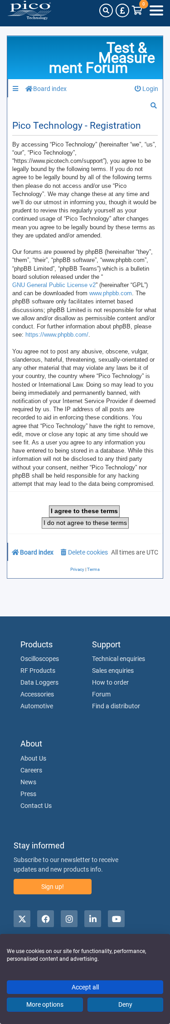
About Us (33, 758)
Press (28, 793)
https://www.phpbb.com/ (56, 334)
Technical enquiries (118, 658)
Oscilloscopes (39, 658)
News (28, 782)
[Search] (106, 10)
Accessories (37, 694)
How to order (110, 682)
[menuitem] (147, 89)
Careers (31, 770)
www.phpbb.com (110, 293)
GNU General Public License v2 (54, 285)
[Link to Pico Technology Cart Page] (137, 10)
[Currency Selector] (122, 10)
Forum (101, 694)
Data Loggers (39, 682)
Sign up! (52, 886)
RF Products (37, 670)
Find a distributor (116, 706)
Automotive (36, 706)
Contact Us (36, 805)
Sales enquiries (113, 670)
